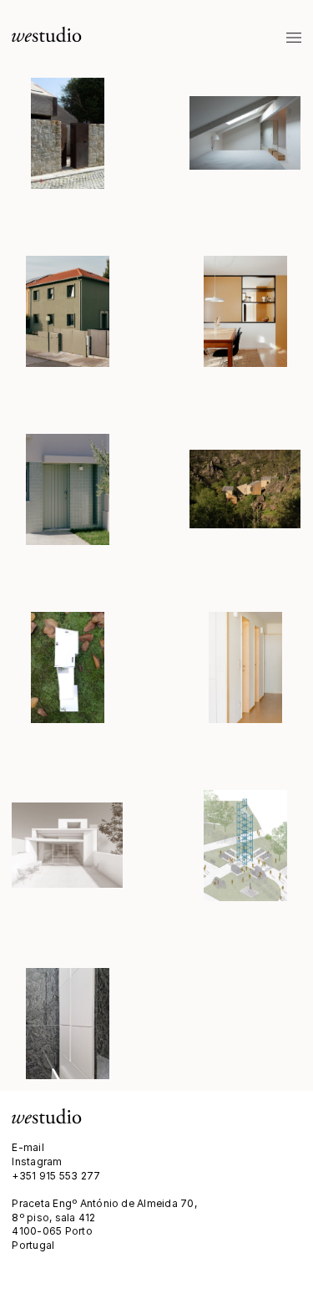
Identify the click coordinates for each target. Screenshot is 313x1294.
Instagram (37, 1161)
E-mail (27, 1147)
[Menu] (294, 37)
